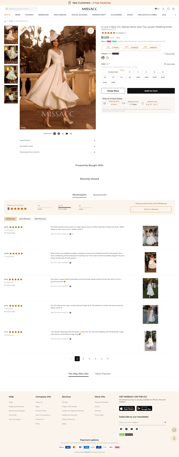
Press (38, 424)
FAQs (11, 402)
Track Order (99, 415)
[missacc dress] (89, 2)
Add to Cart (151, 90)
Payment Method (101, 402)
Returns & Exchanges (17, 411)
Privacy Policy (41, 411)
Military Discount (68, 419)
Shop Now (113, 90)
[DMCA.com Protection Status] (126, 435)
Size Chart (13, 415)
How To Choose (15, 419)
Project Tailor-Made (69, 406)
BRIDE (11, 21)
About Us (39, 402)
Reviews (98, 411)
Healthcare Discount (69, 415)
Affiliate (65, 402)
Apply (64, 424)
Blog (37, 406)
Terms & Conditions (43, 415)
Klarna (97, 406)
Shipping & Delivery (16, 406)
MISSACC (87, 452)
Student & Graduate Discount (73, 411)
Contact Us (40, 419)
